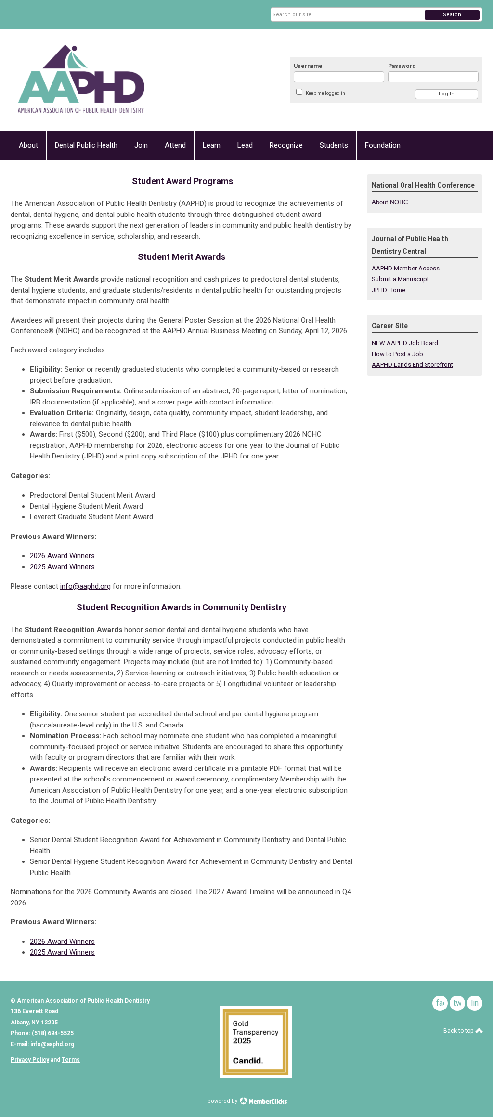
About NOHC (390, 202)
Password (401, 66)
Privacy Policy (30, 1059)
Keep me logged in (325, 93)
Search (452, 15)
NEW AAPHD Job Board (405, 343)
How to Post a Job (397, 354)
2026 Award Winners (62, 556)
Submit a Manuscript (400, 279)
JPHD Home (388, 290)
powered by (223, 1101)
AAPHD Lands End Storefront (412, 364)
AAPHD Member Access (406, 268)
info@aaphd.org (85, 586)
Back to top (459, 1030)
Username (308, 66)
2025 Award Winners (62, 567)
